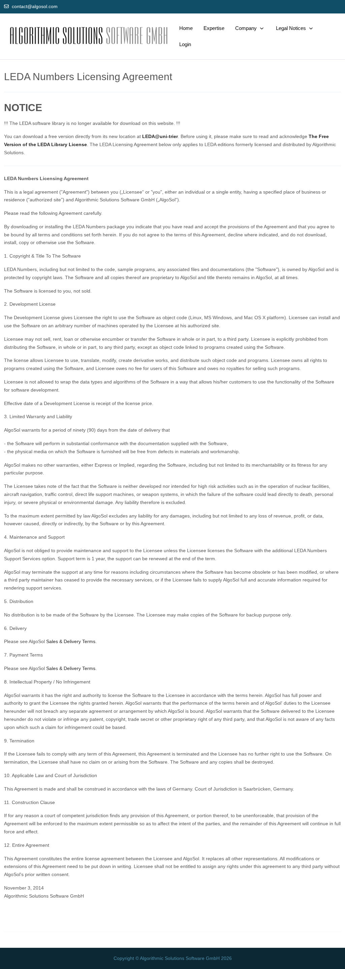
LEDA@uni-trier (160, 136)
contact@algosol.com (35, 6)
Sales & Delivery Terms (70, 641)
